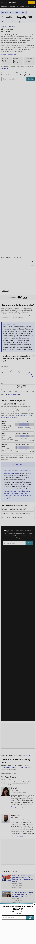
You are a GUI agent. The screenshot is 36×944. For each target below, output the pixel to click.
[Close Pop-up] (34, 904)
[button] (18, 472)
